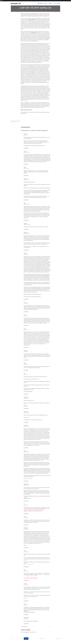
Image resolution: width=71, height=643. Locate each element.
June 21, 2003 (26, 329)
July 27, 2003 (26, 303)
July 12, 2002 (26, 517)
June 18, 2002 (26, 551)
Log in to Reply (26, 164)
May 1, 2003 (25, 374)
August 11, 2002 (26, 485)
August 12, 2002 (26, 451)
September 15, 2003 (27, 224)
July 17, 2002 (26, 505)
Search (26, 638)
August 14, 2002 (26, 426)
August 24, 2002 (26, 398)
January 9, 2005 (26, 168)
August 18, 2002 (26, 412)
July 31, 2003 (26, 254)
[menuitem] (0, 0)
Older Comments (24, 626)
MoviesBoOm (42, 638)
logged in (26, 632)
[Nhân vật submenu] (52, 3)
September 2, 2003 (27, 233)
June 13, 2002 (26, 584)
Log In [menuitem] (2, 0)
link (34, 612)
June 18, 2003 (26, 351)
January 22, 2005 (26, 152)
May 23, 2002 (26, 618)
